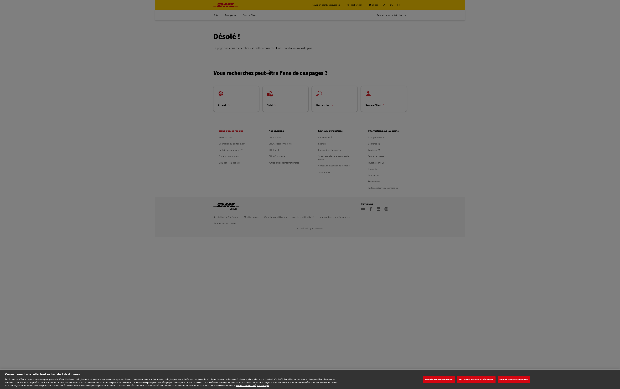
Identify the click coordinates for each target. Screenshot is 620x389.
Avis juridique (263, 385)
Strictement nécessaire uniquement (476, 379)
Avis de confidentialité (246, 385)
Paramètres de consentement (439, 379)
